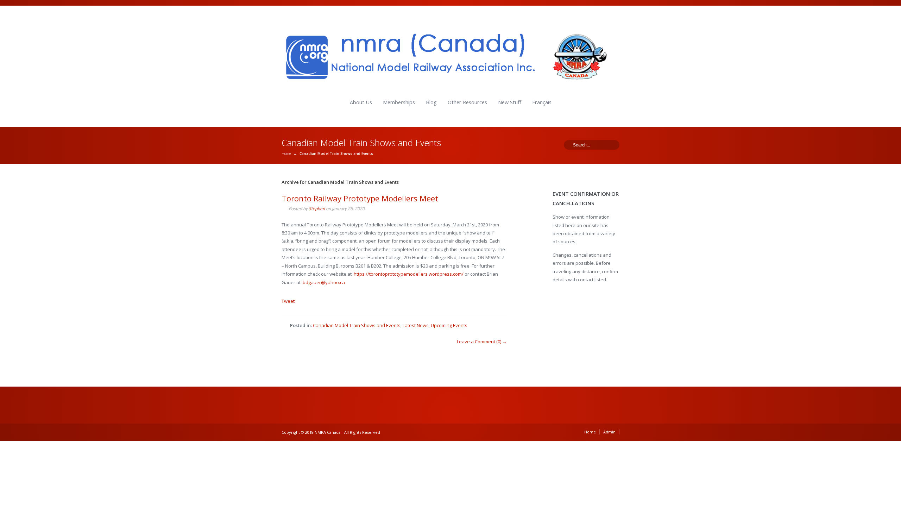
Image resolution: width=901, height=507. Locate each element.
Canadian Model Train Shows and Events (357, 325)
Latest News (416, 325)
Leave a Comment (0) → (482, 341)
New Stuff (509, 102)
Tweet (288, 301)
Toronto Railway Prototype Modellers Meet (360, 198)
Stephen (317, 209)
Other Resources (467, 102)
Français (542, 102)
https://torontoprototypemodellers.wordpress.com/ (409, 274)
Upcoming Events (449, 325)
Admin (609, 431)
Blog (431, 102)
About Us (361, 102)
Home (286, 153)
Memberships (399, 102)
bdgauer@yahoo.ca (324, 282)
